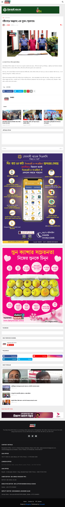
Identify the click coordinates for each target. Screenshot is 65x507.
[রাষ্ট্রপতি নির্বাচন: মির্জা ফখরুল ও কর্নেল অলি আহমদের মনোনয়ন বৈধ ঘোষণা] (6, 402)
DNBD (12, 97)
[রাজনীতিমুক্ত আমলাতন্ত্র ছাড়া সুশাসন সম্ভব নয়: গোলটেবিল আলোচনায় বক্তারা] (6, 388)
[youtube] (36, 436)
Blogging (28, 504)
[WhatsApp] (25, 91)
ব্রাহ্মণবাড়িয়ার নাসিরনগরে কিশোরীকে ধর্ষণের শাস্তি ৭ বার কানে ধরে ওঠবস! (11, 122)
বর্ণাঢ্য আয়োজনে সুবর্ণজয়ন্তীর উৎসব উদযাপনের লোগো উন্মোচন (52, 122)
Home (24, 501)
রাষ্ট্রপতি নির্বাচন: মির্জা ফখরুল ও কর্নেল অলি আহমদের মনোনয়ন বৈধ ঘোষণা (24, 400)
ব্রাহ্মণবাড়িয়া (7, 17)
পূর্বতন (61, 148)
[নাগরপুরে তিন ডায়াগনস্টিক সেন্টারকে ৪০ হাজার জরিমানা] (6, 395)
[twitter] (32, 436)
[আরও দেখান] (34, 91)
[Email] (31, 91)
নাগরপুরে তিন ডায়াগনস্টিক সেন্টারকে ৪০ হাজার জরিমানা (20, 393)
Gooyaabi (42, 504)
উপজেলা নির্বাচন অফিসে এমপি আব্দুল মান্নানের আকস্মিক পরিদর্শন (31, 122)
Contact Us (31, 501)
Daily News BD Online (7, 409)
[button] (2, 2)
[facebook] (29, 436)
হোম (3, 17)
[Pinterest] (28, 91)
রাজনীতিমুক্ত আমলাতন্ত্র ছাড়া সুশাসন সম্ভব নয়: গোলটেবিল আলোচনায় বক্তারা (25, 386)
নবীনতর (4, 148)
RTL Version (38, 501)
